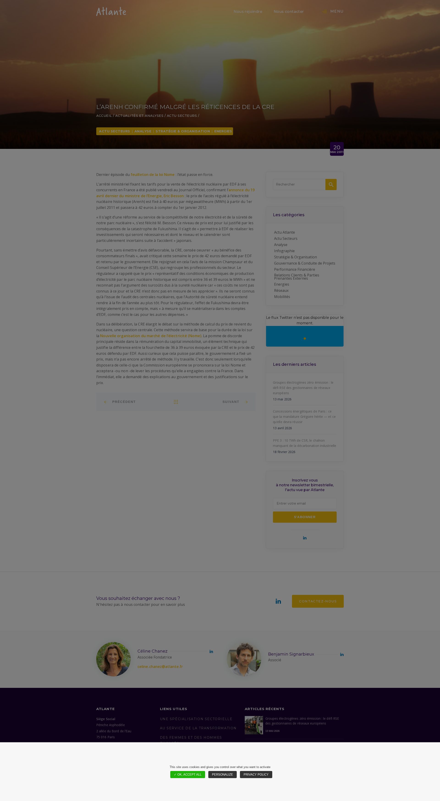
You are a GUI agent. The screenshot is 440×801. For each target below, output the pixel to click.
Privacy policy (256, 774)
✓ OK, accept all (187, 774)
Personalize (222, 774)
